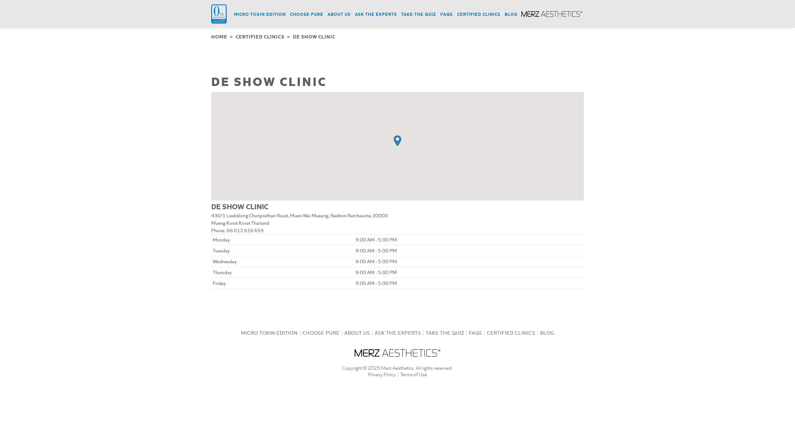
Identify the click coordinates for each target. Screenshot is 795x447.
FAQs (475, 332)
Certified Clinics (511, 332)
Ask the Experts (398, 332)
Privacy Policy (382, 374)
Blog (547, 332)
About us (357, 332)
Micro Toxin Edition (269, 332)
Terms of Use (413, 374)
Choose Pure (321, 332)
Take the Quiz (445, 332)
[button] (397, 140)
